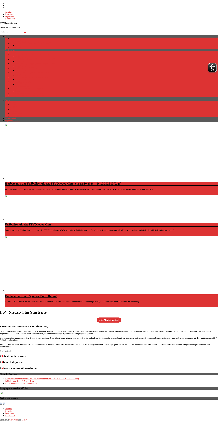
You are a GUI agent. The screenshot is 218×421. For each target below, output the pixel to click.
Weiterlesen (9, 193)
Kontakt (13, 109)
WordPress (13, 420)
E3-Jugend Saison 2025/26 (21, 82)
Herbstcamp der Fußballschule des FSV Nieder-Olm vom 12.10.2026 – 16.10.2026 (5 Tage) (63, 183)
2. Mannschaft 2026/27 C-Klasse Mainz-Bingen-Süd (31, 43)
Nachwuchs (10, 50)
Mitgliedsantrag (16, 111)
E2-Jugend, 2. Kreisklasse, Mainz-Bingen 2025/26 (30, 77)
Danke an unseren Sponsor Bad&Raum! (31, 296)
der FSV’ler (15, 107)
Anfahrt (13, 102)
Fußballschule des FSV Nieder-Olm (28, 224)
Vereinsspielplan (16, 116)
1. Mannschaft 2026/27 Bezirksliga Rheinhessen (29, 39)
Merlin (24, 420)
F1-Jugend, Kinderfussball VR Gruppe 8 (26, 89)
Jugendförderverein (12, 120)
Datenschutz (10, 19)
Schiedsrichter (15, 48)
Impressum (9, 16)
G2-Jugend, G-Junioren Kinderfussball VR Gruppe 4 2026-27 (35, 95)
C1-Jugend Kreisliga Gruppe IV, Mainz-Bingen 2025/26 (32, 59)
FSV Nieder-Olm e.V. (9, 23)
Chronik (13, 105)
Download (9, 14)
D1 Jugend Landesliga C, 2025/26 (23, 68)
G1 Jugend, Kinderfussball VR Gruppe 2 (26, 93)
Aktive (7, 36)
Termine (8, 12)
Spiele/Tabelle (20, 41)
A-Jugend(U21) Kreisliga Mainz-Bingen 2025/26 (29, 54)
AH (6, 98)
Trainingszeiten (16, 114)
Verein (7, 100)
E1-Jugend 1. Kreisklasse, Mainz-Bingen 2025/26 (30, 73)
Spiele (17, 91)
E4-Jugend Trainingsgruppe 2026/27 (24, 86)
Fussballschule (11, 118)
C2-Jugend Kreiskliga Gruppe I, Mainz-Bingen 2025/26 (32, 64)
